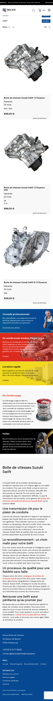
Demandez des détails (11, 328)
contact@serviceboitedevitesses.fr (19, 653)
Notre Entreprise (16, 664)
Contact (6, 356)
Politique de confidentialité (11, 694)
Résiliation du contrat (10, 674)
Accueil (5, 664)
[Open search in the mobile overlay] (34, 10)
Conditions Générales (11, 681)
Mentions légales (9, 677)
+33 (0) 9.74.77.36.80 (12, 649)
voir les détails (39, 118)
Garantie (6, 684)
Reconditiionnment (31, 664)
